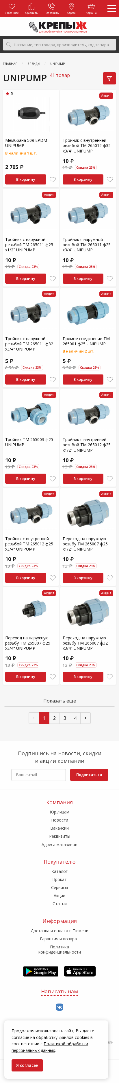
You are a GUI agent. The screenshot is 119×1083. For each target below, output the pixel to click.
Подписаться (89, 774)
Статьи (60, 903)
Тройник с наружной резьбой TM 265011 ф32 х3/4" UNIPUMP (29, 344)
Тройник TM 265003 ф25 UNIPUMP (29, 442)
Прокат (59, 879)
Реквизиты (59, 836)
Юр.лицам (59, 812)
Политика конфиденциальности (59, 949)
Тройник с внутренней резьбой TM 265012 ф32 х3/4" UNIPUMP (87, 145)
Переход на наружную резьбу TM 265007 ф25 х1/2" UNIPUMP (85, 544)
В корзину (25, 179)
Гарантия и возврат (59, 938)
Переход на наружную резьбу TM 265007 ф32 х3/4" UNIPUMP (85, 643)
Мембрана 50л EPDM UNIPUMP (26, 143)
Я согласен (27, 1065)
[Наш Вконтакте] (59, 1007)
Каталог (59, 871)
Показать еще (59, 701)
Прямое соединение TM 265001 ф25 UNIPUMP (86, 341)
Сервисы (59, 887)
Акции (59, 895)
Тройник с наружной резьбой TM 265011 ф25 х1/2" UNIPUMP (29, 245)
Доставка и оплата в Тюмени (59, 930)
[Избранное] (53, 179)
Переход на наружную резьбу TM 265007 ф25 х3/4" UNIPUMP (27, 643)
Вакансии (59, 828)
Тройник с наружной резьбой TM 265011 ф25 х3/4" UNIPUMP (87, 245)
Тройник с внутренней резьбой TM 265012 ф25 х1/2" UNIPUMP (87, 445)
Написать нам (59, 991)
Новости (59, 820)
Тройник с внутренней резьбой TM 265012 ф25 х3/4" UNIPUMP (29, 544)
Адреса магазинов (59, 844)
